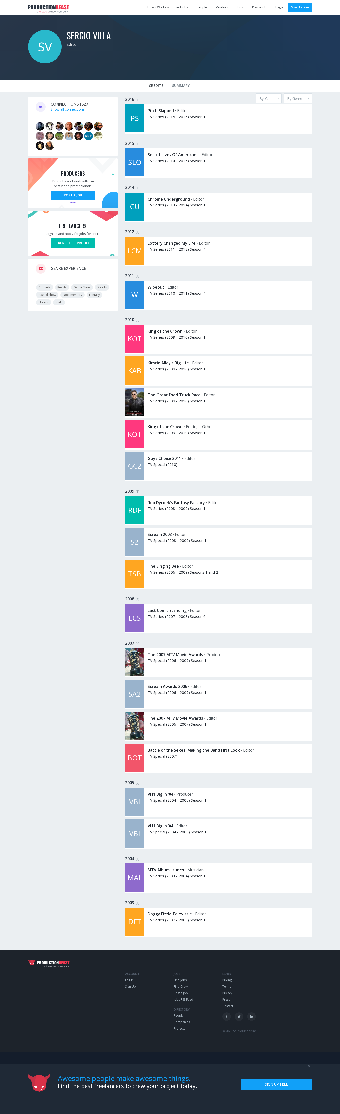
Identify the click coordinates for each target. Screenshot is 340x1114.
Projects (179, 1028)
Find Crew (181, 986)
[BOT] (134, 770)
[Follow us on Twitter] (239, 1016)
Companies (182, 1022)
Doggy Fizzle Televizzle (170, 914)
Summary (181, 85)
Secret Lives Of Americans (173, 154)
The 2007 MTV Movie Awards (175, 654)
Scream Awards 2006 (167, 686)
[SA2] (134, 706)
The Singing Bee (163, 566)
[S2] (134, 554)
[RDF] (134, 522)
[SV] (45, 62)
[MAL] (134, 890)
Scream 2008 (160, 534)
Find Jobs (181, 7)
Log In (129, 980)
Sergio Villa (89, 35)
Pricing (227, 980)
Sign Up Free (300, 7)
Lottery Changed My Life (172, 243)
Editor (72, 44)
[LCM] (134, 263)
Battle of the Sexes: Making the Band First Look (194, 750)
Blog (240, 7)
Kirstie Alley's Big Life (168, 363)
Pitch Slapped (161, 110)
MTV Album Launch (166, 870)
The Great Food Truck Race (174, 395)
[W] (134, 307)
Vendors (222, 7)
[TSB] (134, 586)
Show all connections (68, 109)
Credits (156, 85)
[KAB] (134, 383)
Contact (227, 1006)
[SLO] (134, 175)
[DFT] (134, 934)
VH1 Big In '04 (160, 794)
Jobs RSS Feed (183, 999)
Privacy (227, 993)
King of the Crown (165, 331)
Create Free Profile (73, 243)
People (202, 7)
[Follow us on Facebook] (226, 1016)
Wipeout (156, 287)
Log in (279, 7)
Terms (226, 986)
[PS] (134, 131)
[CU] (134, 219)
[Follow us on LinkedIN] (251, 1016)
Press (226, 999)
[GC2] (134, 478)
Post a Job (259, 7)
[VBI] (134, 814)
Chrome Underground (169, 199)
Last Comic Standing (167, 610)
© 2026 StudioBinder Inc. (239, 1031)
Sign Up (130, 986)
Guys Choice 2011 (164, 458)
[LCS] (134, 630)
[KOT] (134, 351)
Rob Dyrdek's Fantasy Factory (176, 502)
